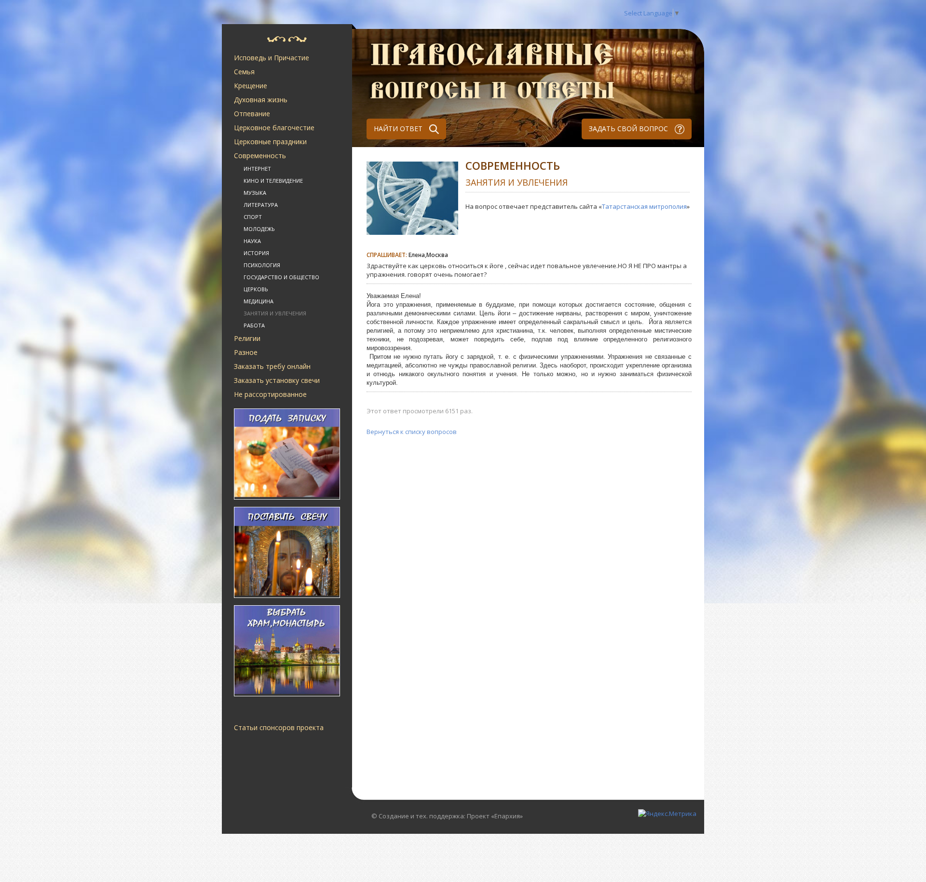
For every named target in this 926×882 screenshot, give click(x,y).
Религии (247, 338)
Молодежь (259, 228)
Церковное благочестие (274, 127)
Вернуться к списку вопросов (412, 431)
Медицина (258, 301)
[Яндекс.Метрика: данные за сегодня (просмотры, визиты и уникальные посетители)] (667, 813)
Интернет (257, 168)
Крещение (250, 85)
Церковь (256, 289)
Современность (260, 155)
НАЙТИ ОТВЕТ (399, 128)
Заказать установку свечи (277, 380)
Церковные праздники (270, 141)
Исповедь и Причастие (271, 57)
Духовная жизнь (260, 99)
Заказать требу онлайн (272, 366)
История (256, 253)
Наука (252, 240)
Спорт (253, 216)
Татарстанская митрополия (644, 206)
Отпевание (252, 113)
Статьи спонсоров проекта (279, 727)
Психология (262, 265)
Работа (254, 325)
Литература (261, 204)
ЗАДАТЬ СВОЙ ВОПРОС (629, 128)
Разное (246, 352)
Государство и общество (281, 277)
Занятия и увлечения (275, 313)
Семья (244, 71)
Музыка (255, 192)
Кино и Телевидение (273, 180)
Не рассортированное (270, 394)
